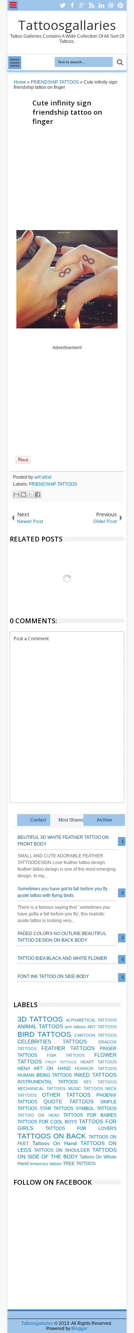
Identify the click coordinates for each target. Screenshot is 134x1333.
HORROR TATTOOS (96, 1068)
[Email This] (16, 494)
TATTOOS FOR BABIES (89, 1115)
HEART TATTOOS (98, 1062)
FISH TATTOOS (65, 1055)
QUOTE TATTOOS (68, 1101)
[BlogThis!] (23, 494)
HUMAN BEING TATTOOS (44, 1075)
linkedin (101, 5)
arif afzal (42, 477)
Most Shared (71, 820)
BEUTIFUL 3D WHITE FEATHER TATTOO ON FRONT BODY (63, 841)
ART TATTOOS (101, 1027)
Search (119, 62)
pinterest (120, 5)
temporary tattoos (46, 1163)
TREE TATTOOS (79, 1163)
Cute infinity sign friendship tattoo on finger (67, 112)
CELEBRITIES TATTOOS (52, 1042)
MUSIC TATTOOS (85, 1088)
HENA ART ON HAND (43, 1068)
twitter (62, 5)
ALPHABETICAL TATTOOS (91, 1020)
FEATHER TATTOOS (68, 1048)
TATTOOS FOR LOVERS (81, 1128)
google (82, 5)
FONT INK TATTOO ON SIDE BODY (53, 976)
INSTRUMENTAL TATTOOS (47, 1081)
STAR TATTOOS (56, 1108)
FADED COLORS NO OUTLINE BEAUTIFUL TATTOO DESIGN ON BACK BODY (61, 937)
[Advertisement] (69, 180)
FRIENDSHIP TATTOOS (53, 484)
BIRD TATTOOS (44, 1034)
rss (91, 5)
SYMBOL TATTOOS (96, 1108)
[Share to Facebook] (37, 494)
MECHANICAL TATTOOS (41, 1088)
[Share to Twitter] (30, 494)
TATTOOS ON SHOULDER (62, 1150)
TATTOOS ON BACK (51, 1136)
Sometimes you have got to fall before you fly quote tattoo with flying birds (62, 892)
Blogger (79, 1328)
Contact (38, 820)
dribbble (111, 5)
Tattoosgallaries (67, 25)
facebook (72, 5)
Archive (104, 820)
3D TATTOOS (40, 1019)
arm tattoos (75, 1027)
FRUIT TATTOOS (61, 1062)
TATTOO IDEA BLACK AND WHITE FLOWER (62, 958)
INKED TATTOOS (95, 1075)
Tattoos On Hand (54, 1143)
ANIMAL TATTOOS (40, 1026)
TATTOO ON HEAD (38, 1115)
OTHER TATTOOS (66, 1095)
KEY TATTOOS (100, 1082)
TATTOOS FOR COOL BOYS (47, 1121)
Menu (13, 5)
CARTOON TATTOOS (95, 1035)
